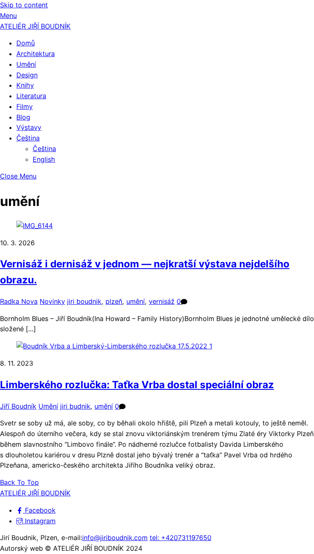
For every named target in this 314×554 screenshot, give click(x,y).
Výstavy (28, 127)
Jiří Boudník (18, 406)
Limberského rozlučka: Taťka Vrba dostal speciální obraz (137, 385)
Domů (25, 43)
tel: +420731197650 (180, 538)
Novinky (52, 301)
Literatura (31, 96)
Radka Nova (19, 301)
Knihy (25, 85)
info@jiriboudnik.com (115, 538)
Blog (23, 117)
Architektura (35, 54)
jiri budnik (75, 406)
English (44, 159)
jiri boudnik (84, 301)
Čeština (28, 138)
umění (135, 301)
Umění (26, 64)
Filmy (24, 106)
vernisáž (162, 301)
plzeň (113, 301)
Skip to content (24, 5)
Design (27, 75)
